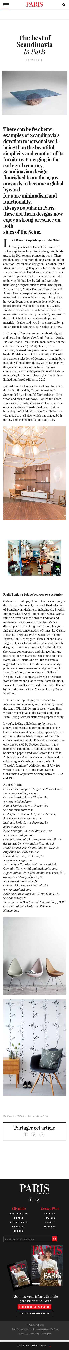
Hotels (19, 1218)
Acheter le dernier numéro (34, 1313)
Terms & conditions (41, 1329)
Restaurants (19, 1222)
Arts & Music (19, 1213)
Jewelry (50, 1218)
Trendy (19, 1231)
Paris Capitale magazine (21, 1329)
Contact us (23, 1333)
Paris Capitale (34, 1325)
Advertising (34, 1333)
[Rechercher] (64, 4)
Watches (50, 1226)
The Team (54, 1329)
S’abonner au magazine (34, 1307)
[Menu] (5, 4)
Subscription (46, 1333)
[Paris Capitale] (34, 4)
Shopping (19, 1226)
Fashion (50, 1213)
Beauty (50, 1222)
